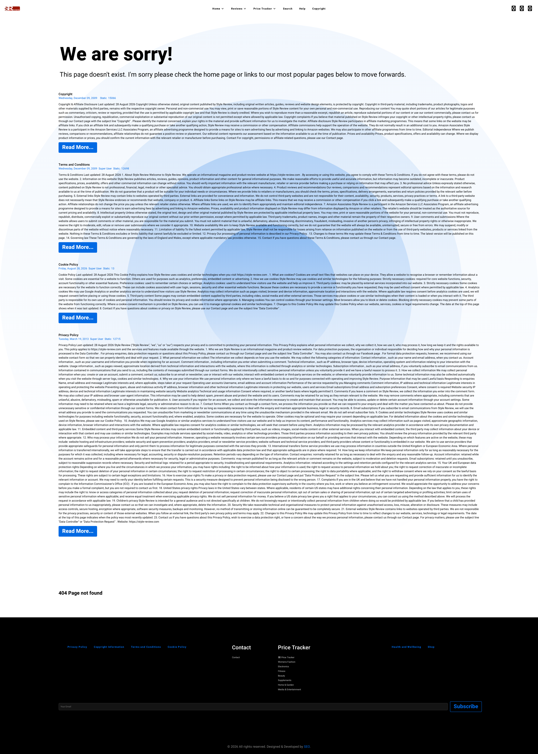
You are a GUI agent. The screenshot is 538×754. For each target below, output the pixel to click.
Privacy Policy (68, 335)
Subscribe (466, 706)
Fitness (281, 671)
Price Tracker (287, 657)
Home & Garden (286, 685)
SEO (307, 746)
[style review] (12, 8)
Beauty (281, 675)
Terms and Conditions (74, 164)
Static (103, 98)
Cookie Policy (68, 264)
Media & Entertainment (289, 689)
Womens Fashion (286, 662)
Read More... (77, 147)
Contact (236, 657)
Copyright (65, 94)
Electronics (283, 666)
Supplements (284, 680)
